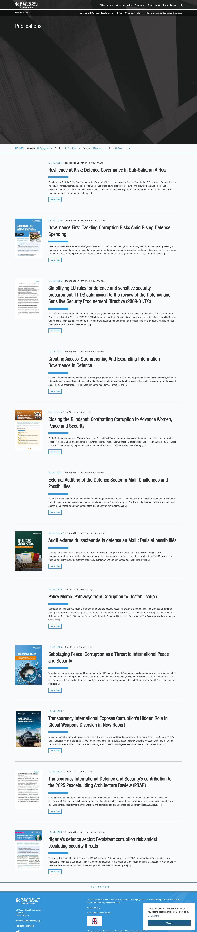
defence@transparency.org (28, 921)
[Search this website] (180, 5)
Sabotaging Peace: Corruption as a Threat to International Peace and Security (108, 657)
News (165, 5)
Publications (154, 5)
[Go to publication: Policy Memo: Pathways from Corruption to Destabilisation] (28, 607)
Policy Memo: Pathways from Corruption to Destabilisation (102, 597)
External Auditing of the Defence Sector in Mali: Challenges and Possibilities (108, 483)
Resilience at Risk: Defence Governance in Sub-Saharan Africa (107, 170)
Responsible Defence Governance (84, 163)
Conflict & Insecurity (78, 412)
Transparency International (161, 899)
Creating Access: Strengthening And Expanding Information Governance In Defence (104, 362)
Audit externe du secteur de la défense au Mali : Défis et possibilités (112, 540)
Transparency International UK (106, 903)
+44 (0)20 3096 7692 (25, 926)
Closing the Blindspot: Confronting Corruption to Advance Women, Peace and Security (110, 423)
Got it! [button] (169, 923)
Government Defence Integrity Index (96, 13)
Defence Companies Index (129, 13)
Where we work (123, 5)
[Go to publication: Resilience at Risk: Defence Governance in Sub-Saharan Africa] (28, 181)
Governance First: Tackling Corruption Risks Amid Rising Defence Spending (109, 231)
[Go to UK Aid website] (94, 926)
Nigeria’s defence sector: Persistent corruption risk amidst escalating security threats (102, 842)
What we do (105, 5)
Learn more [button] (153, 916)
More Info (55, 199)
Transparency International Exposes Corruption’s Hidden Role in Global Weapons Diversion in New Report (108, 721)
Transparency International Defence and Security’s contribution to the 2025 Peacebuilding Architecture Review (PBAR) (110, 782)
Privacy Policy (93, 908)
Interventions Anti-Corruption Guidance (164, 13)
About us (139, 5)
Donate (173, 5)
